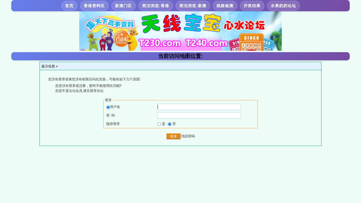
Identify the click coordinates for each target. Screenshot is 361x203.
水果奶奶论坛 (283, 5)
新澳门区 (123, 5)
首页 (69, 5)
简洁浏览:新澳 (192, 5)
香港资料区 (94, 5)
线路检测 (225, 5)
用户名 (115, 107)
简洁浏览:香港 (155, 5)
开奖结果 (252, 5)
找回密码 (188, 136)
